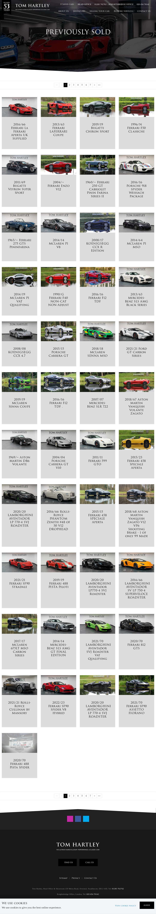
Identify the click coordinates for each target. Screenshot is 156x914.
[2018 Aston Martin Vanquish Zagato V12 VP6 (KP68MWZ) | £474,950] (136, 494)
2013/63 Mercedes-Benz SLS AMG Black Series (136, 299)
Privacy (76, 878)
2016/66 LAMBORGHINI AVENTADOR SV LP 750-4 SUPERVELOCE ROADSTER (137, 589)
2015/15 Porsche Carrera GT (58, 352)
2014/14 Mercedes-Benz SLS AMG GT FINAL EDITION (58, 648)
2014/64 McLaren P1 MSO (136, 243)
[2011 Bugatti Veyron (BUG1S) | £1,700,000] (19, 165)
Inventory (79, 11)
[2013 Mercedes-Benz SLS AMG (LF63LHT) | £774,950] (136, 277)
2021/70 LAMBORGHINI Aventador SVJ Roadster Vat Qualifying (98, 650)
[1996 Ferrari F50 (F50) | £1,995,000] (136, 107)
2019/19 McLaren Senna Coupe (19, 403)
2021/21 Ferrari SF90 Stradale (19, 583)
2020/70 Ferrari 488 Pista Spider (19, 764)
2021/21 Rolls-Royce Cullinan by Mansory (19, 707)
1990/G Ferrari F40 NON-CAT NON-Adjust (58, 299)
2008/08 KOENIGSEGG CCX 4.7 (19, 352)
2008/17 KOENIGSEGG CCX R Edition (97, 245)
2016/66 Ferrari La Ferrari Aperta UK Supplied (19, 131)
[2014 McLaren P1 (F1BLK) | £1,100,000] (136, 223)
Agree (147, 905)
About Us (63, 11)
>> (99, 84)
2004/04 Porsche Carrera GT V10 (58, 462)
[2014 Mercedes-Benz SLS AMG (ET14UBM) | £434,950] (58, 624)
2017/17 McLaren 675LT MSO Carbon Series (19, 648)
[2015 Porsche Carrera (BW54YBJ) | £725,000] (58, 331)
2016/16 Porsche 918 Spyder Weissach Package (137, 189)
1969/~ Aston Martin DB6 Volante (19, 461)
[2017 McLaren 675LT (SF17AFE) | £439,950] (19, 624)
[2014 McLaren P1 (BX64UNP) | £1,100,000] (19, 277)
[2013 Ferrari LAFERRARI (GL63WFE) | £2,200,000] (58, 107)
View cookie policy (125, 905)
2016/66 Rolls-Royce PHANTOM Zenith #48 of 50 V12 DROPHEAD (58, 520)
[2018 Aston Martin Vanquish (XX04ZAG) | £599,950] (136, 382)
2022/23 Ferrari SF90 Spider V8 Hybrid (58, 707)
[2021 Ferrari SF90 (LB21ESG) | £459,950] (19, 563)
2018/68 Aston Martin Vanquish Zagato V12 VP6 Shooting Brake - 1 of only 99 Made (136, 523)
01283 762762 (100, 4)
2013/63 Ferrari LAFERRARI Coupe (59, 129)
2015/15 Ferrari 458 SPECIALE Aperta (97, 516)
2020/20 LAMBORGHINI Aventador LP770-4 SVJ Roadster (98, 587)
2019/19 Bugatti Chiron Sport (97, 128)
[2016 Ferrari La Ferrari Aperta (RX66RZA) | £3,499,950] (19, 107)
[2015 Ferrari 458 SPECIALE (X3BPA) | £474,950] (97, 494)
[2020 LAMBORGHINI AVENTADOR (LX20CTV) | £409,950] (97, 685)
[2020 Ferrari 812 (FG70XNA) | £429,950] (136, 624)
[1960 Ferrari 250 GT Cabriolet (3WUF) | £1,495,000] (97, 165)
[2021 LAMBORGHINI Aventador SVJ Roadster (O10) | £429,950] (97, 624)
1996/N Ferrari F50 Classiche (136, 128)
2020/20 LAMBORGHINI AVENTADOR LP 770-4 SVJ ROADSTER (20, 518)
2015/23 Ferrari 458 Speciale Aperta (136, 462)
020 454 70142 (142, 4)
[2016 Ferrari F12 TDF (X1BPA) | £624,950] (58, 382)
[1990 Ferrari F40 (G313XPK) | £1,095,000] (58, 277)
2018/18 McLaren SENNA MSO (97, 352)
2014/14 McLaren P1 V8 (58, 243)
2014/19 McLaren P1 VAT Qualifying (19, 299)
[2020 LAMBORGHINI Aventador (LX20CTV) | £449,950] (97, 563)
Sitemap (63, 878)
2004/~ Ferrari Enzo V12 (58, 186)
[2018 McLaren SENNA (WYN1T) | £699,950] (97, 331)
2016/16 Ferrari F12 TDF (97, 298)
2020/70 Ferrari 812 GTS (136, 644)
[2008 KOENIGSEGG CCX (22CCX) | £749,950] (19, 331)
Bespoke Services (123, 11)
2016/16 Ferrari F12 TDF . (58, 403)
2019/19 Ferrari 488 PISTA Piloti (59, 583)
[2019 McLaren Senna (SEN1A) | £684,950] (19, 382)
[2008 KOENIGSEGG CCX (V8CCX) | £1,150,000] (97, 223)
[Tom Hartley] (6, 7)
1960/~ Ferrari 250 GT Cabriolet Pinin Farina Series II (97, 189)
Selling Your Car (99, 11)
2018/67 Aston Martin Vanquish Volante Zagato (136, 406)
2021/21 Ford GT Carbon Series (136, 352)
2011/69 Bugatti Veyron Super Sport (19, 187)
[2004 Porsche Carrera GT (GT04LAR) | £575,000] (58, 440)
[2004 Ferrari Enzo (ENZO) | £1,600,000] (58, 165)
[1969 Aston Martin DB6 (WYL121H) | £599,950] (19, 440)
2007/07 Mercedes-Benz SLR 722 (97, 403)
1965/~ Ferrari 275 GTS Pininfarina (19, 243)
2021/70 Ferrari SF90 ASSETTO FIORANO (136, 707)
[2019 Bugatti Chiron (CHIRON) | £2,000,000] (97, 107)
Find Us (68, 862)
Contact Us (144, 11)
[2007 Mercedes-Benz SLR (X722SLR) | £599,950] (97, 382)
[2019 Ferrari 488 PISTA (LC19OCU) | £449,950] (58, 563)
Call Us (89, 862)
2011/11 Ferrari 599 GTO (97, 461)
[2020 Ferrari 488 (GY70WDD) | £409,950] (19, 743)
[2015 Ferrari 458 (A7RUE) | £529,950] (136, 440)
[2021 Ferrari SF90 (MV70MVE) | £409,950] (136, 685)
